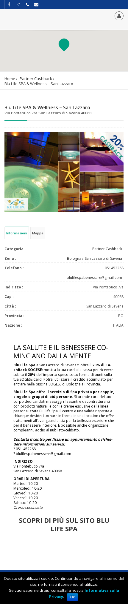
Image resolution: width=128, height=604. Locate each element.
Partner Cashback (36, 78)
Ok (72, 597)
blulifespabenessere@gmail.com (94, 277)
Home (9, 78)
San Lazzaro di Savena (103, 258)
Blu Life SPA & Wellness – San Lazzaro (38, 83)
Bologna (74, 258)
